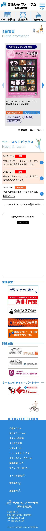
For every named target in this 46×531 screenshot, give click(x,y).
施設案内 (23, 19)
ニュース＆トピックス (19, 453)
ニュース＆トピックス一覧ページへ (23, 204)
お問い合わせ (15, 448)
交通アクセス (15, 428)
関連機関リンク (16, 463)
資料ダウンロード (17, 433)
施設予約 (38, 19)
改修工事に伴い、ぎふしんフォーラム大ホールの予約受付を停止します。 (20, 162)
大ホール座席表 (16, 438)
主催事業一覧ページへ (30, 130)
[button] (43, 85)
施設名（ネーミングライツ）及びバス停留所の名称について (20, 178)
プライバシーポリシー (19, 468)
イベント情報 (8, 19)
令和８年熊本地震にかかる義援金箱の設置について (20, 193)
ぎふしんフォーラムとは (20, 458)
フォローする (23, 222)
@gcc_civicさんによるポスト (23, 216)
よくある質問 (15, 443)
